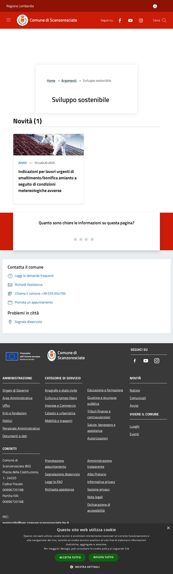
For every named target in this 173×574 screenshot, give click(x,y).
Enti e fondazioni (15, 413)
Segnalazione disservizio (62, 474)
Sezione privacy (98, 489)
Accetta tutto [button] (70, 557)
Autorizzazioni (97, 438)
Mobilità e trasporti (58, 420)
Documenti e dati (15, 435)
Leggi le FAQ (54, 481)
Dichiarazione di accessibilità (98, 507)
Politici (7, 420)
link (127, 548)
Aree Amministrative (17, 397)
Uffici (6, 405)
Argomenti (69, 80)
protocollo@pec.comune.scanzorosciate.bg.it (36, 522)
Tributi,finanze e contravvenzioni (99, 414)
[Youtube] (128, 20)
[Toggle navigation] (8, 19)
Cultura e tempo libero (61, 397)
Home (51, 80)
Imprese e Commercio (60, 405)
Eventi (134, 434)
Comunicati (138, 397)
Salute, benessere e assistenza (101, 427)
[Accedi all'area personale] (155, 6)
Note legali (95, 496)
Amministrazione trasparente (99, 463)
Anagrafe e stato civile (61, 390)
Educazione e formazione (105, 390)
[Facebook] (118, 20)
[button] (86, 567)
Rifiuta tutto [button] (103, 557)
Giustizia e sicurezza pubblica (101, 400)
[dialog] (86, 549)
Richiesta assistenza (59, 489)
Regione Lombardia (20, 5)
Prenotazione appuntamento (55, 463)
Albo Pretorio (96, 474)
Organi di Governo (15, 390)
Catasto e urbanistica (60, 413)
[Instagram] (139, 20)
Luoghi (134, 426)
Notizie (135, 390)
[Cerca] (164, 20)
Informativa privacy (101, 481)
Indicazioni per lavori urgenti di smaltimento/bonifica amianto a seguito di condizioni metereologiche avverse (47, 181)
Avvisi (22, 163)
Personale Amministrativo (21, 428)
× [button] (168, 528)
